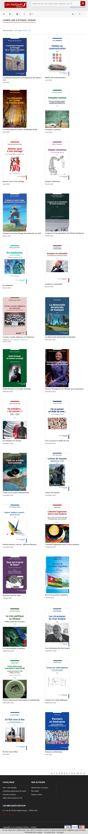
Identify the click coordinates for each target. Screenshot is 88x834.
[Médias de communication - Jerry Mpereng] (57, 57)
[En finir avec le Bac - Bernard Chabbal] (15, 731)
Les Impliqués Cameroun (19, 340)
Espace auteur (36, 794)
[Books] (10, 14)
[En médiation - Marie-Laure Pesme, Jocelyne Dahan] (15, 264)
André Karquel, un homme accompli (17, 389)
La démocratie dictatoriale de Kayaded (60, 337)
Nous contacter (8, 814)
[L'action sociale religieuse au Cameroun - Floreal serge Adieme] (15, 316)
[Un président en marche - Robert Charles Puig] (15, 420)
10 (77, 773)
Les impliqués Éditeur (20, 827)
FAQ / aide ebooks (9, 788)
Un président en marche (12, 441)
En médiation (8, 285)
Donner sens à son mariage (13, 181)
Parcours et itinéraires (53, 752)
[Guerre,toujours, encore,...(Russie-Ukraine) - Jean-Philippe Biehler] (15, 523)
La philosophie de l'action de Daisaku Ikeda (20, 129)
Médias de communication (55, 77)
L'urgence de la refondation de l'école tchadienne (64, 233)
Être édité (35, 791)
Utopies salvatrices (52, 181)
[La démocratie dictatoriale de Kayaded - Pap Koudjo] (57, 316)
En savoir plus (49, 832)
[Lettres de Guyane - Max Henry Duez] (57, 472)
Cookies (34, 827)
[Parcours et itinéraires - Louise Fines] (57, 731)
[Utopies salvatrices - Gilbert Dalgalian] (57, 160)
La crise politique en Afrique (14, 648)
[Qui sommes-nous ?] (25, 14)
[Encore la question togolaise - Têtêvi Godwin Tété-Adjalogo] (57, 575)
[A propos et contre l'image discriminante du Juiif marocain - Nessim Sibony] (15, 212)
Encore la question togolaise (56, 595)
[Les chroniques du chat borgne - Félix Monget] (57, 627)
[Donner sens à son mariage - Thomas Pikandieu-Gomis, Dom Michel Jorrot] (15, 160)
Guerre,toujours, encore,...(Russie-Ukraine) (19, 544)
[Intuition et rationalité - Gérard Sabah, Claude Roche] (57, 264)
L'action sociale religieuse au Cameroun (18, 337)
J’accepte (60, 832)
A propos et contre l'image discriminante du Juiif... (22, 233)
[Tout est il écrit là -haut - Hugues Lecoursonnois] (15, 575)
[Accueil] (5, 14)
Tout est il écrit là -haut (12, 595)
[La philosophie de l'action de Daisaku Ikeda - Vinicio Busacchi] (15, 109)
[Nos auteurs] (18, 14)
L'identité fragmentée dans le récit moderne (62, 544)
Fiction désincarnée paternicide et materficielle (21, 700)
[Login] (73, 14)
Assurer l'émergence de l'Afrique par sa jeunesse (64, 389)
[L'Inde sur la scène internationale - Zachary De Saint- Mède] (15, 472)
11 (81, 773)
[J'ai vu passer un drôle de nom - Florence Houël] (57, 420)
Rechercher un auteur (39, 788)
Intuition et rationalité (53, 284)
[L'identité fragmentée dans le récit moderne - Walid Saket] (57, 523)
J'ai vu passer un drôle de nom (57, 441)
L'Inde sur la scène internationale (16, 492)
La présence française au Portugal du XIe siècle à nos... (22, 79)
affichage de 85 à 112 (23, 30)
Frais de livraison (9, 794)
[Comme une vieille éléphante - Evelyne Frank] (57, 679)
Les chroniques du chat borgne (57, 648)
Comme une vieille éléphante (56, 700)
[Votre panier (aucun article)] (79, 14)
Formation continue (53, 129)
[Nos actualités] (31, 14)
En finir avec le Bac (10, 752)
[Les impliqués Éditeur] (15, 6)
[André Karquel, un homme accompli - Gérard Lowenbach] (15, 368)
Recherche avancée (77, 7)
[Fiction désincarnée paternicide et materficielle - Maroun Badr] (15, 679)
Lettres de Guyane (52, 492)
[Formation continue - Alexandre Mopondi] (57, 109)
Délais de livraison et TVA (12, 798)
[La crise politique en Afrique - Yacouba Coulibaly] (15, 627)
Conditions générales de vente (14, 791)
